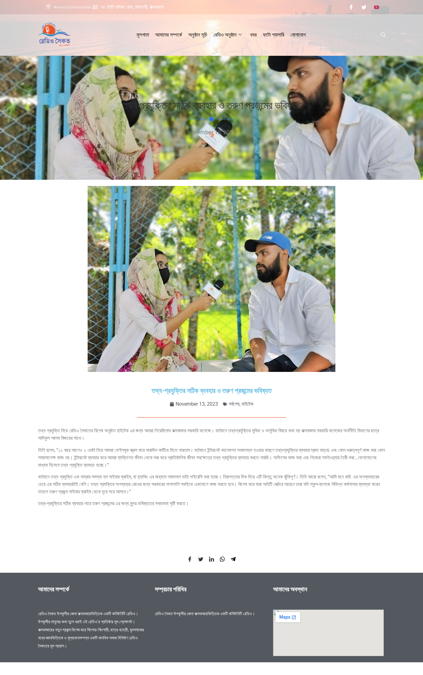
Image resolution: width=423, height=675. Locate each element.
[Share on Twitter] (200, 558)
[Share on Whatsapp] (222, 558)
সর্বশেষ (234, 404)
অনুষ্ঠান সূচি (197, 35)
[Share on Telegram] (233, 558)
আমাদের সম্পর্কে (168, 35)
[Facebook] (351, 7)
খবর (253, 35)
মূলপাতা (143, 35)
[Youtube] (376, 7)
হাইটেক (247, 404)
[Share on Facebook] (189, 558)
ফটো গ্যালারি (273, 35)
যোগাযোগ (298, 35)
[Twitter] (363, 7)
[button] (383, 35)
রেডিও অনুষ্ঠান (225, 35)
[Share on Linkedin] (211, 558)
